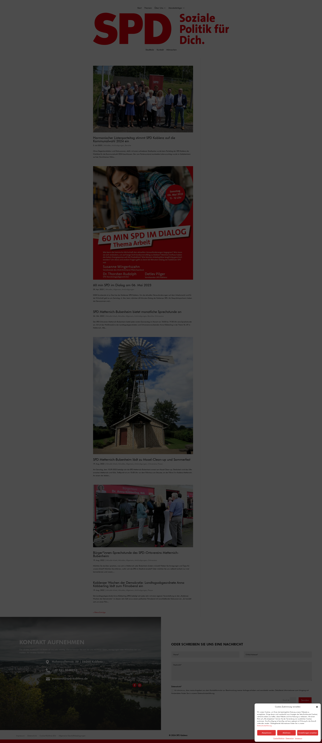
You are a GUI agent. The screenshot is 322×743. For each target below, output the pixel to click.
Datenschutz (290, 738)
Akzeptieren (266, 733)
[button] (317, 707)
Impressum (298, 738)
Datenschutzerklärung (264, 726)
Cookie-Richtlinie (278, 738)
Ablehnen (286, 733)
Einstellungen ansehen (307, 733)
